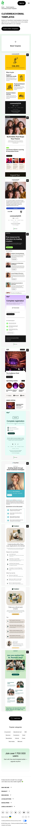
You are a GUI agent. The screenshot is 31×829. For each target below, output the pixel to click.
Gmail (23, 735)
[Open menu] (29, 3)
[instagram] (15, 812)
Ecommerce (16, 735)
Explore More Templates (10, 28)
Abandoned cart (17, 732)
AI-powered (7, 732)
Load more (17, 718)
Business (8, 735)
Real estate (12, 741)
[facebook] (2, 812)
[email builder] (2, 3)
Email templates (10, 7)
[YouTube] (23, 812)
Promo (23, 738)
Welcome (20, 741)
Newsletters (9, 738)
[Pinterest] (28, 812)
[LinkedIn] (7, 812)
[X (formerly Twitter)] (11, 812)
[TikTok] (19, 812)
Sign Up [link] (21, 3)
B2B (26, 732)
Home (2, 7)
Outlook (17, 738)
